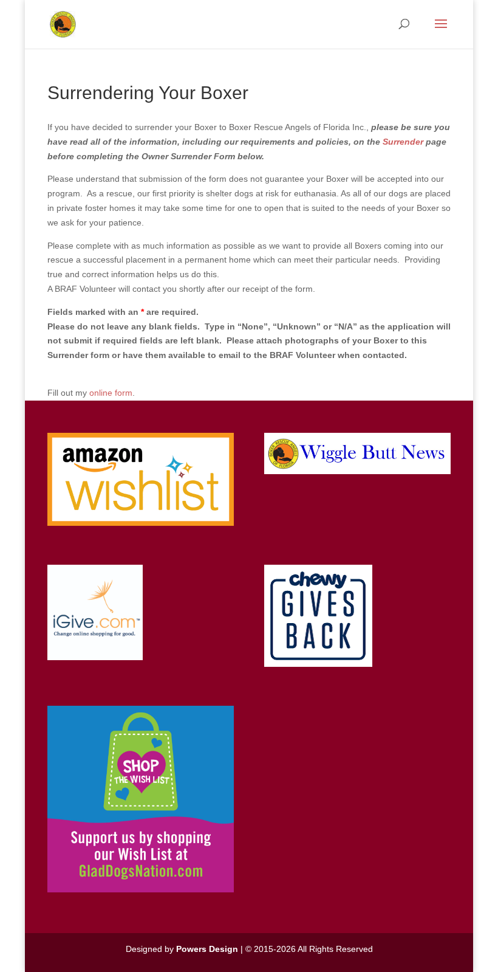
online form (110, 393)
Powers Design (207, 949)
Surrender (403, 141)
